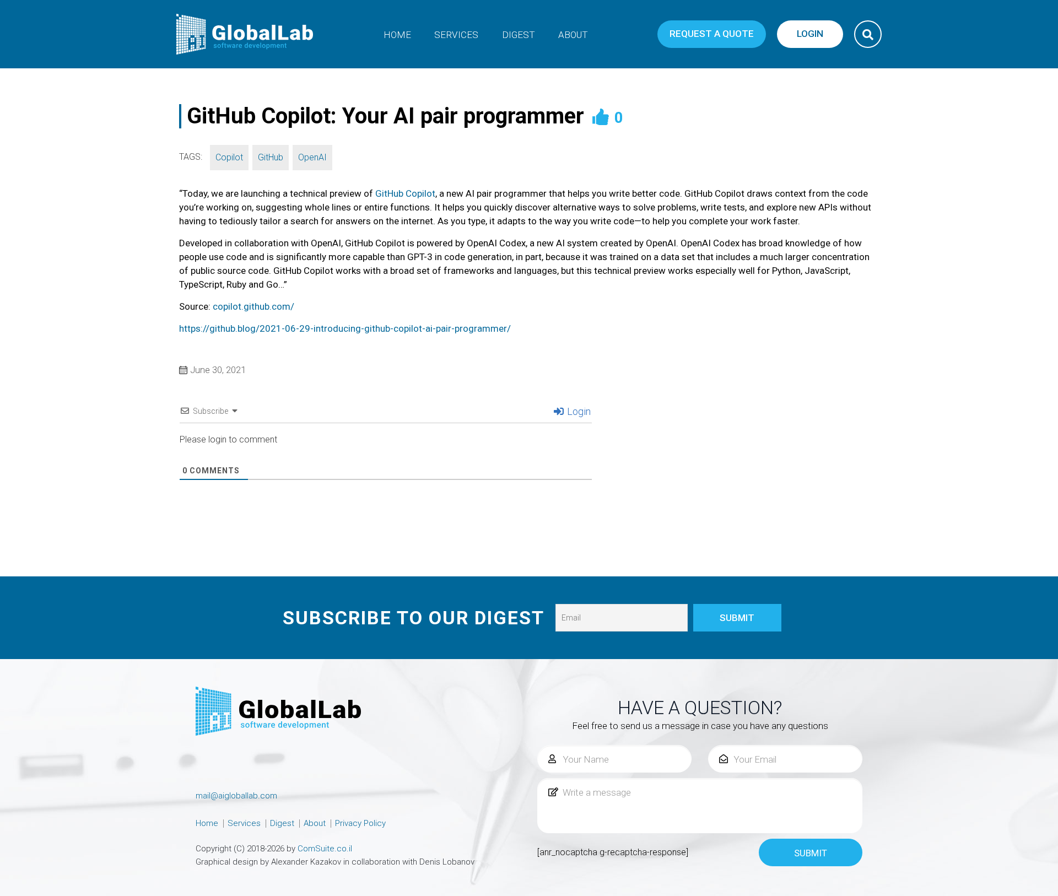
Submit (810, 853)
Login (578, 411)
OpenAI (312, 157)
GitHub (270, 157)
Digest (518, 34)
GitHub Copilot (405, 193)
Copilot (229, 157)
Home (397, 34)
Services (456, 34)
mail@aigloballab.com (236, 796)
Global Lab (245, 34)
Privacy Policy (360, 823)
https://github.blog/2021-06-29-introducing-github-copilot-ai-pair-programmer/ (345, 328)
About (573, 34)
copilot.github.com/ (253, 306)
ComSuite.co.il (325, 849)
